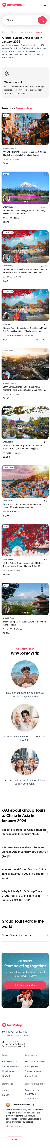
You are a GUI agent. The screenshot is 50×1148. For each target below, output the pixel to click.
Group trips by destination (32, 1092)
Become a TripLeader (35, 1061)
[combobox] (21, 20)
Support (6, 1076)
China (29, 32)
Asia (22, 32)
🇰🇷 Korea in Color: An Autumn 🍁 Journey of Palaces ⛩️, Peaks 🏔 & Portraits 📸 (22, 506)
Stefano (10, 618)
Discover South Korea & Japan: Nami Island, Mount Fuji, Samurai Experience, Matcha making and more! (25, 330)
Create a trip (31, 1076)
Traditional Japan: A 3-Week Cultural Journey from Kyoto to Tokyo (24, 623)
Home (5, 32)
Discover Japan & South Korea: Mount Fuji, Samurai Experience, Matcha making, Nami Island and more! (25, 271)
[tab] (22, 143)
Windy (10, 207)
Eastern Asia (24, 108)
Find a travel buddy (11, 1066)
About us (6, 1090)
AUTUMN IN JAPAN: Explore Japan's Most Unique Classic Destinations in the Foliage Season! (24, 153)
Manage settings (14, 1126)
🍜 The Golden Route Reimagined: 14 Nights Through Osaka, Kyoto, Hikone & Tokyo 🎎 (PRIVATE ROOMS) (22, 565)
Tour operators (32, 1066)
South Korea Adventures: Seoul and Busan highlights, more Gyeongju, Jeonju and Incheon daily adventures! (24, 388)
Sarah (9, 324)
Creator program (33, 1071)
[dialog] (25, 1122)
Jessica (10, 442)
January (39, 32)
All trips (14, 32)
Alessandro (12, 148)
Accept (15, 1139)
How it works (8, 1071)
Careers (6, 1094)
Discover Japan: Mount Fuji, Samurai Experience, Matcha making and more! (24, 212)
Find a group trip (10, 1061)
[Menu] (45, 4)
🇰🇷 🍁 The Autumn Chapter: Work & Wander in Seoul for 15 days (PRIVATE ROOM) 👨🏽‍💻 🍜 (23, 447)
